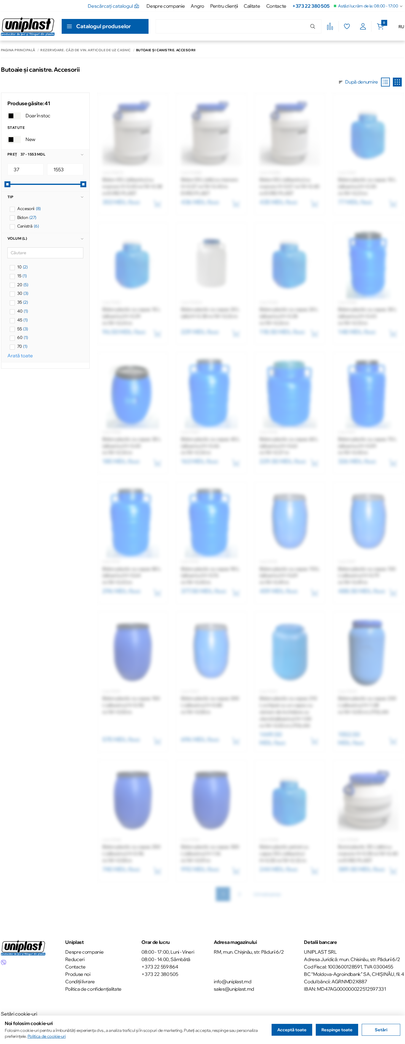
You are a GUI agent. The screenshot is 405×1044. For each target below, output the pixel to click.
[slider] (7, 184)
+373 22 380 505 (310, 6)
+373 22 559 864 (159, 967)
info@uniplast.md (232, 981)
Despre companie (165, 6)
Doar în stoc (37, 116)
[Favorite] (347, 26)
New (30, 139)
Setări (381, 1029)
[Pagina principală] (28, 26)
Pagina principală (18, 50)
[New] (14, 139)
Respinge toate (337, 1029)
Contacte (276, 6)
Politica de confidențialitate (93, 989)
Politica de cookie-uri (47, 1036)
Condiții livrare (80, 981)
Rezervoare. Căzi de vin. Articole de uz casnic (85, 50)
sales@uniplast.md (234, 989)
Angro (197, 6)
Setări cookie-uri (19, 1014)
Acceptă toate (292, 1029)
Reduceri (74, 959)
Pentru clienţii (224, 6)
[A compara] (330, 26)
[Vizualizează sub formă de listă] (385, 82)
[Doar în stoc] (14, 115)
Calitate (252, 6)
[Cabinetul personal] (363, 26)
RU (401, 26)
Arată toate (20, 355)
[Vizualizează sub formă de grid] (397, 82)
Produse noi (77, 974)
